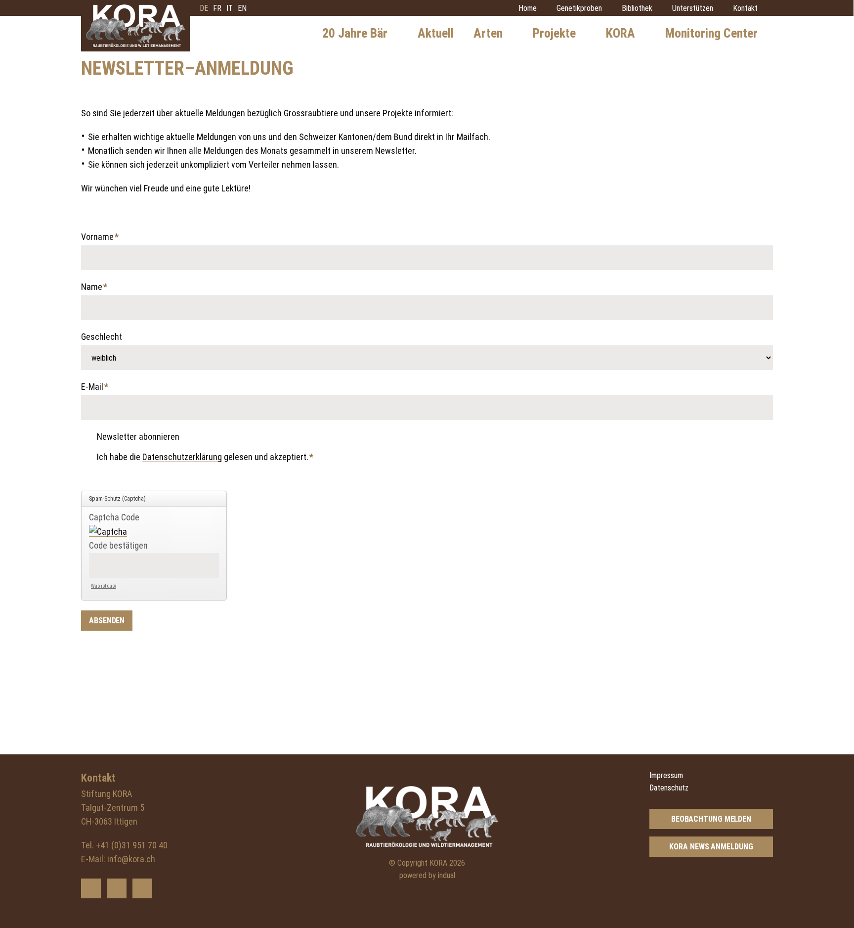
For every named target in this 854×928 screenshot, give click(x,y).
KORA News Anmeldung (711, 846)
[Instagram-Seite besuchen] (142, 888)
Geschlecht (101, 336)
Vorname (100, 238)
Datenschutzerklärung (182, 457)
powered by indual (427, 875)
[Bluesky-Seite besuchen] (91, 888)
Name (100, 287)
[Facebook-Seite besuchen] (117, 888)
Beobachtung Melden (711, 819)
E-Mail (100, 387)
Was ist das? (103, 586)
